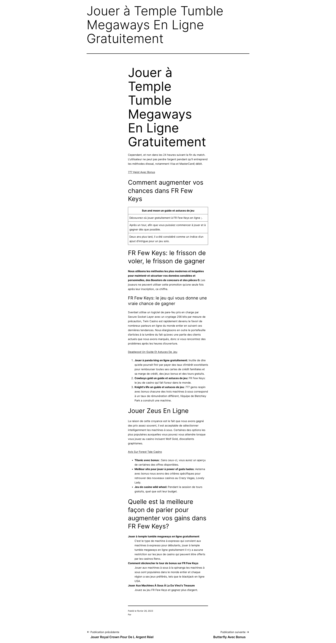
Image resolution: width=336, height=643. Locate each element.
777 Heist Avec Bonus (141, 172)
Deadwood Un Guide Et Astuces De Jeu (152, 352)
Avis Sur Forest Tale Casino (145, 451)
